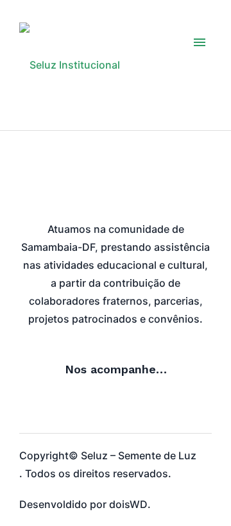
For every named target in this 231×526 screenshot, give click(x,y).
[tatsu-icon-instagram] (28, 406)
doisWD (128, 504)
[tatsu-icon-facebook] (56, 406)
